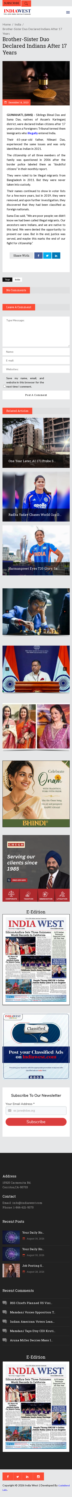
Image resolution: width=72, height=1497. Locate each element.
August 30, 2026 (35, 1238)
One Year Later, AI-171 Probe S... (32, 461)
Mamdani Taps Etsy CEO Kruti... (32, 1331)
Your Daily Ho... (33, 1232)
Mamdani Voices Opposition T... (32, 1312)
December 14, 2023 (18, 102)
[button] (36, 611)
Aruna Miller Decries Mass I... (31, 1340)
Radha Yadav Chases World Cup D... (34, 515)
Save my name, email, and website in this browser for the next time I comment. (25, 382)
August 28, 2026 (35, 1271)
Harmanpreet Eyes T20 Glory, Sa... (34, 568)
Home (6, 24)
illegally (32, 133)
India (18, 24)
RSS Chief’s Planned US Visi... (31, 1303)
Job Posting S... (33, 1265)
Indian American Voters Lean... (32, 1321)
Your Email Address (20, 1104)
